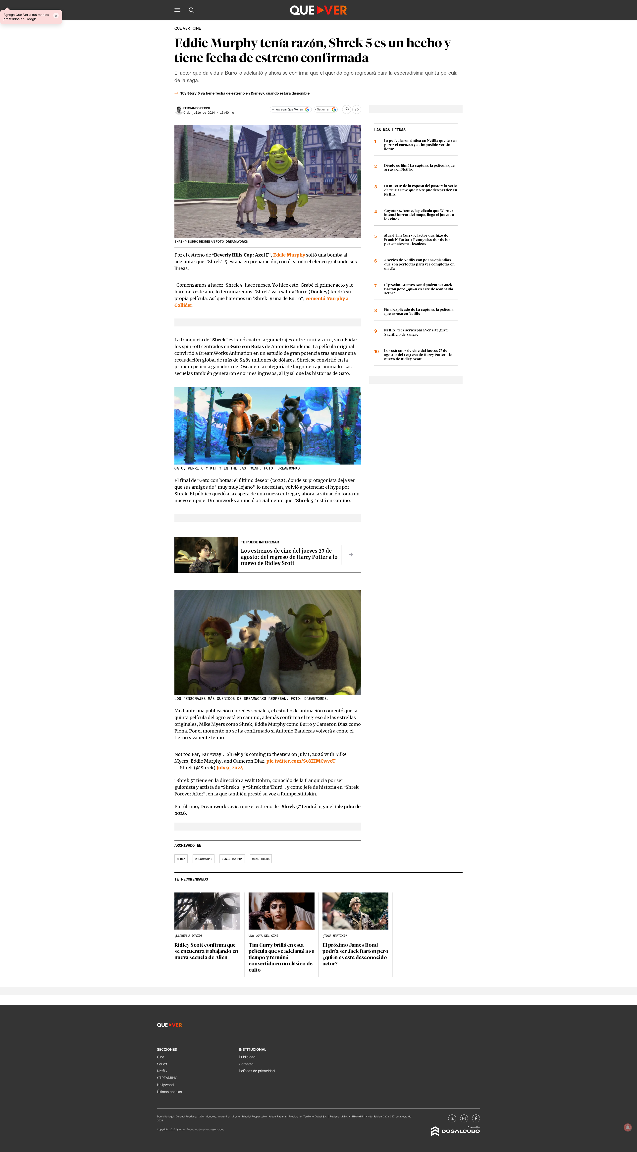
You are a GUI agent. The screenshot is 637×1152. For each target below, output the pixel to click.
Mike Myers (260, 858)
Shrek (181, 858)
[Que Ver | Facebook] (476, 1118)
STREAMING (167, 1078)
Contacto (246, 1064)
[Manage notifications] (628, 1127)
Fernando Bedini (196, 108)
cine (197, 28)
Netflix (162, 1071)
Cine (160, 1057)
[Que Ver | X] (452, 1118)
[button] (177, 10)
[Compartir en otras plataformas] (356, 109)
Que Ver (182, 28)
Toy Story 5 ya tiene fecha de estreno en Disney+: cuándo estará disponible (245, 93)
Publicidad (247, 1057)
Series (162, 1064)
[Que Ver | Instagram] (464, 1118)
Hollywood (165, 1085)
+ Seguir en (322, 109)
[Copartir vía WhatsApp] (346, 109)
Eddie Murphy (289, 255)
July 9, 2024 (229, 768)
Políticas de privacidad (257, 1071)
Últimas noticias (169, 1092)
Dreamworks (203, 858)
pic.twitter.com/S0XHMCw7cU (300, 761)
